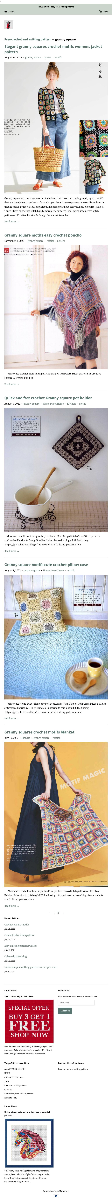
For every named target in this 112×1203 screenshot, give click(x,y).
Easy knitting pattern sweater (20, 945)
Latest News (10, 990)
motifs (58, 57)
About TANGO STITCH (14, 1069)
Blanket (26, 737)
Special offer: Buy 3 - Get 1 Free (18, 996)
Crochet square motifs (16, 924)
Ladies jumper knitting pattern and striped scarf (30, 967)
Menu (11, 11)
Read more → (11, 221)
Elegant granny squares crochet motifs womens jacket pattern (53, 49)
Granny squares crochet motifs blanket (39, 732)
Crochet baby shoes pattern (19, 935)
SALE (6, 1081)
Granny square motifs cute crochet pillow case (46, 565)
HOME (7, 1073)
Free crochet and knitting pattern (27, 39)
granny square (33, 57)
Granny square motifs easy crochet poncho (43, 235)
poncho (61, 240)
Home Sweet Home (53, 403)
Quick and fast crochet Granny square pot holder (48, 398)
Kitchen (71, 403)
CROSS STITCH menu (14, 1077)
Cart (105, 11)
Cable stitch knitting (15, 956)
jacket (47, 57)
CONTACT (9, 1089)
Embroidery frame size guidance (18, 1093)
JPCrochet (63, 1191)
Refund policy (10, 1097)
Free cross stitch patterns (15, 1085)
